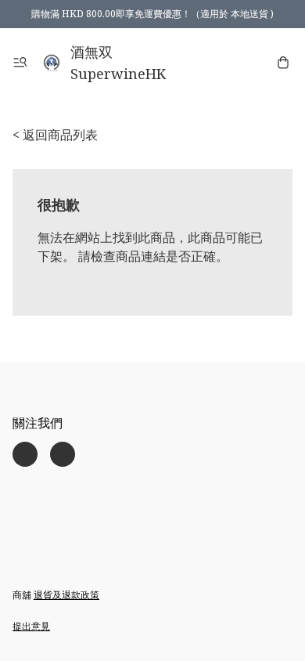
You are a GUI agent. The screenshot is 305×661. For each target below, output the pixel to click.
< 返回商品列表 (55, 134)
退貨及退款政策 (66, 594)
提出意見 (31, 626)
